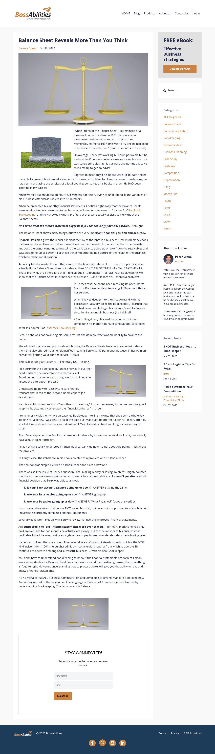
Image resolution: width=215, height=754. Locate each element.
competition (171, 173)
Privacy (175, 733)
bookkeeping (171, 138)
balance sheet (27, 48)
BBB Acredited (193, 733)
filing (166, 187)
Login (196, 13)
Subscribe (63, 695)
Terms (162, 733)
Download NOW (179, 69)
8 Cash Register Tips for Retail (179, 366)
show (166, 222)
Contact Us (182, 13)
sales (166, 215)
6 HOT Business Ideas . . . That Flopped (179, 349)
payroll (167, 201)
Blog (137, 13)
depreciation (171, 180)
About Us (165, 13)
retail (166, 208)
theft (166, 229)
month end (170, 194)
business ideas (172, 145)
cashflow (169, 166)
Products (149, 13)
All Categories (172, 117)
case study (170, 159)
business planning (175, 152)
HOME (126, 13)
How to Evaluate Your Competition (177, 389)
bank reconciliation (175, 131)
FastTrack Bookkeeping (61, 328)
